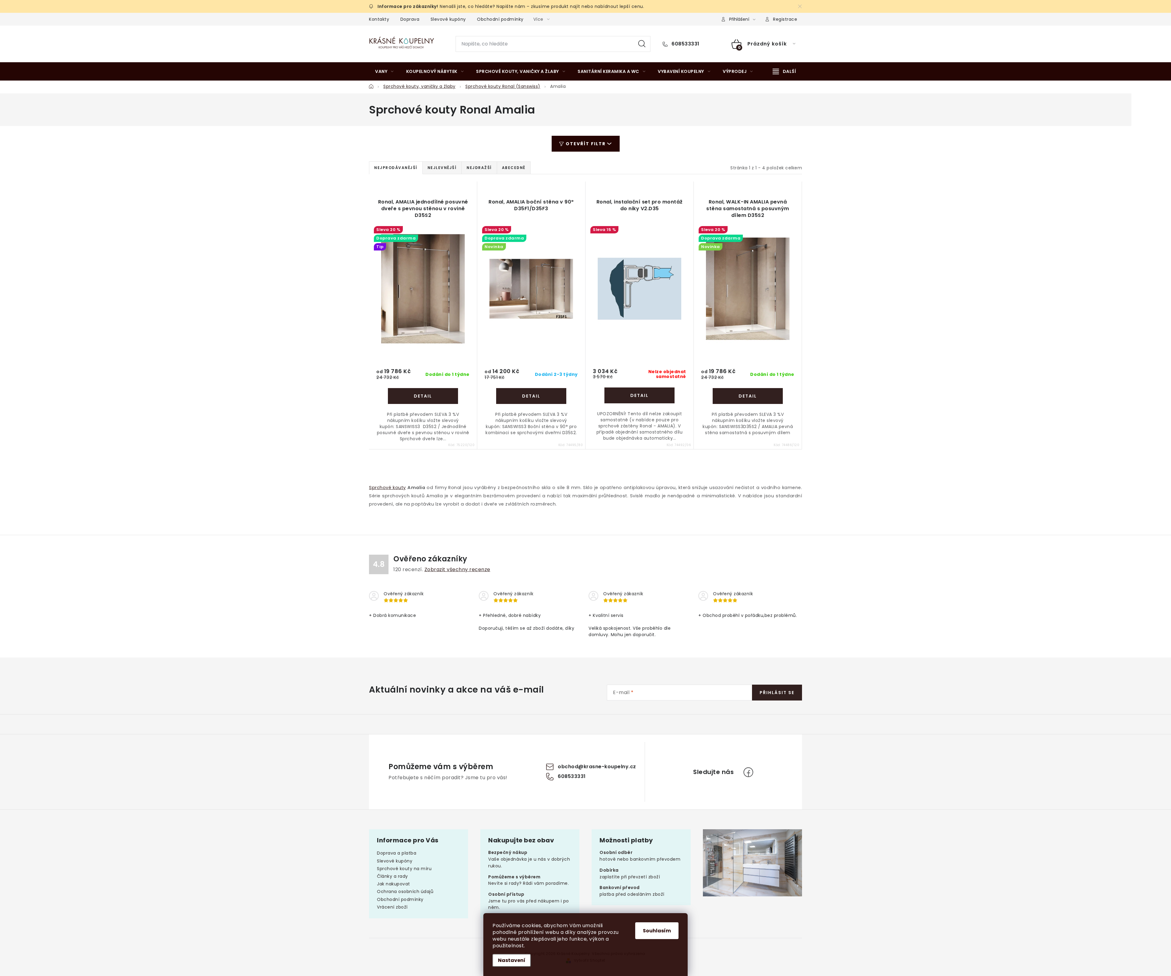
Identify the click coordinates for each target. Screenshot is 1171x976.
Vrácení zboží (392, 907)
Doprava (410, 19)
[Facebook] (748, 772)
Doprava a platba (396, 853)
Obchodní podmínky (500, 19)
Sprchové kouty (387, 487)
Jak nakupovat (393, 884)
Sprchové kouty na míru (404, 869)
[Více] (784, 71)
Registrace (785, 19)
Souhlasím (657, 930)
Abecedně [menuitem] (513, 167)
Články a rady (392, 876)
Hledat (641, 44)
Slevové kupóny (448, 19)
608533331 (685, 44)
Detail (423, 396)
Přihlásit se (777, 693)
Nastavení (511, 960)
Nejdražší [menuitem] (479, 167)
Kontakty (379, 19)
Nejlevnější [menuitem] (442, 167)
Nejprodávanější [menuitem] (395, 167)
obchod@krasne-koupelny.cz (597, 766)
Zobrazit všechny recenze (457, 569)
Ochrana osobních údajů (405, 891)
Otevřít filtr (586, 144)
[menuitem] (384, 71)
